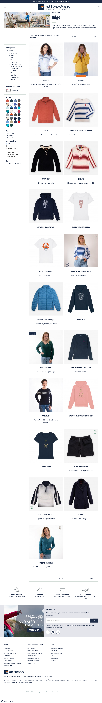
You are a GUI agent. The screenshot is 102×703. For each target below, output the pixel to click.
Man (12, 55)
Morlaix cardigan (46, 563)
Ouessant (46, 416)
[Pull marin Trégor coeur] (81, 347)
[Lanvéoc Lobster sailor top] (81, 110)
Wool (10, 146)
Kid (12, 58)
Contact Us (54, 658)
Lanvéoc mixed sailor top (81, 271)
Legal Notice (41, 692)
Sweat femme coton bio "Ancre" (81, 416)
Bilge (13, 79)
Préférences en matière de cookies (66, 692)
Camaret (81, 515)
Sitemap (53, 661)
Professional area (33, 661)
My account (31, 648)
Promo (13, 71)
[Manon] (46, 59)
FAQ (52, 656)
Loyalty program (32, 651)
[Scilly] (46, 110)
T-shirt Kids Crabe (46, 271)
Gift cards (14, 91)
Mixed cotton (13, 154)
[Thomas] (81, 158)
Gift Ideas (14, 73)
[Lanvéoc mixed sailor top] (81, 250)
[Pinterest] (53, 632)
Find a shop (7, 656)
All (9, 144)
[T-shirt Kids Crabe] (46, 250)
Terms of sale (31, 656)
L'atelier (13, 75)
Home (11, 51)
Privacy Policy (50, 692)
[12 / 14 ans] (15, 134)
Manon (46, 80)
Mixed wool (12, 148)
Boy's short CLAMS (81, 467)
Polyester (11, 156)
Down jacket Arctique (45, 320)
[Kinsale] (81, 59)
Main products (16, 64)
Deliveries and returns (34, 653)
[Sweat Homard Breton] (46, 206)
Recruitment (8, 661)
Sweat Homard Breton (45, 227)
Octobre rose (15, 77)
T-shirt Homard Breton (81, 227)
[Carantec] (46, 158)
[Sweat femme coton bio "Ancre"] (81, 395)
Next (91, 578)
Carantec (46, 179)
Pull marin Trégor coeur (81, 368)
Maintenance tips (56, 653)
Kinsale (81, 80)
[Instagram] (58, 632)
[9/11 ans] (15, 136)
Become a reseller (33, 658)
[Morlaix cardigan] (46, 542)
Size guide (54, 651)
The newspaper (9, 658)
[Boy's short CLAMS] (81, 446)
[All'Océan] (54, 7)
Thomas (81, 179)
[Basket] (99, 7)
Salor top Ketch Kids (46, 515)
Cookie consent (7, 701)
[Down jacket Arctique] (46, 299)
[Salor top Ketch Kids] (46, 494)
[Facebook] (48, 632)
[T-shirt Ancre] (46, 446)
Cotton (11, 152)
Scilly (46, 131)
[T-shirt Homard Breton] (81, 206)
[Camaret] (81, 494)
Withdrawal (31, 663)
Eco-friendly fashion (10, 653)
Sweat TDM (81, 320)
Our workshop (8, 651)
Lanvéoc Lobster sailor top (81, 131)
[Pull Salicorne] (46, 347)
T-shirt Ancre (46, 467)
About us (7, 648)
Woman (14, 53)
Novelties (14, 62)
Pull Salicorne (46, 368)
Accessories (15, 60)
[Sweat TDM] (81, 299)
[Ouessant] (46, 395)
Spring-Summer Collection (16, 67)
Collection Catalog (57, 648)
